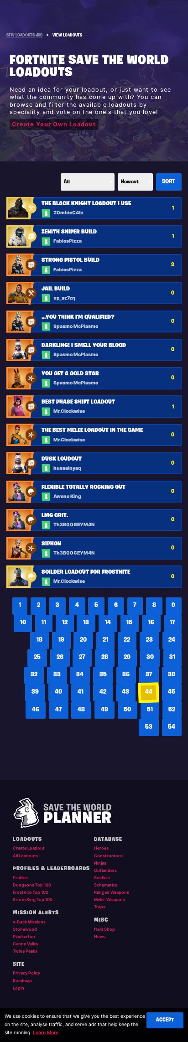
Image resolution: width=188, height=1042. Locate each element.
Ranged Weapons (111, 892)
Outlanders (105, 870)
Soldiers (102, 877)
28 (104, 657)
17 (172, 623)
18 (39, 640)
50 (127, 710)
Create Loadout (29, 847)
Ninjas (100, 863)
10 (23, 623)
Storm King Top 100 (32, 899)
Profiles (20, 877)
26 (60, 657)
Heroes (101, 847)
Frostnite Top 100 (30, 892)
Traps (99, 906)
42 (102, 692)
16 (151, 623)
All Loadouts (25, 855)
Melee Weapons (109, 899)
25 (37, 657)
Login (18, 987)
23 (149, 640)
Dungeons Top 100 (32, 884)
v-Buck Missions (29, 921)
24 (171, 640)
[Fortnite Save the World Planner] (94, 813)
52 (171, 710)
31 (172, 657)
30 (150, 657)
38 (171, 675)
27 (82, 657)
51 (150, 710)
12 (65, 623)
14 (108, 623)
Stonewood (25, 929)
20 (83, 640)
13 (86, 623)
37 (149, 675)
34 (80, 675)
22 (127, 640)
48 (81, 710)
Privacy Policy (26, 972)
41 (81, 692)
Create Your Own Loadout (54, 124)
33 (57, 675)
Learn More (45, 1033)
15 (129, 623)
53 (148, 727)
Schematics (105, 884)
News (99, 936)
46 (35, 710)
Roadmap (22, 980)
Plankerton (24, 936)
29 (127, 657)
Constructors (108, 855)
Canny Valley (25, 943)
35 (103, 675)
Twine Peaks (25, 951)
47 (58, 710)
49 (104, 710)
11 (44, 623)
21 (105, 640)
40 (58, 692)
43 (125, 692)
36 (126, 675)
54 (171, 727)
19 (61, 640)
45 (171, 692)
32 (34, 675)
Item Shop (104, 929)
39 (35, 692)
